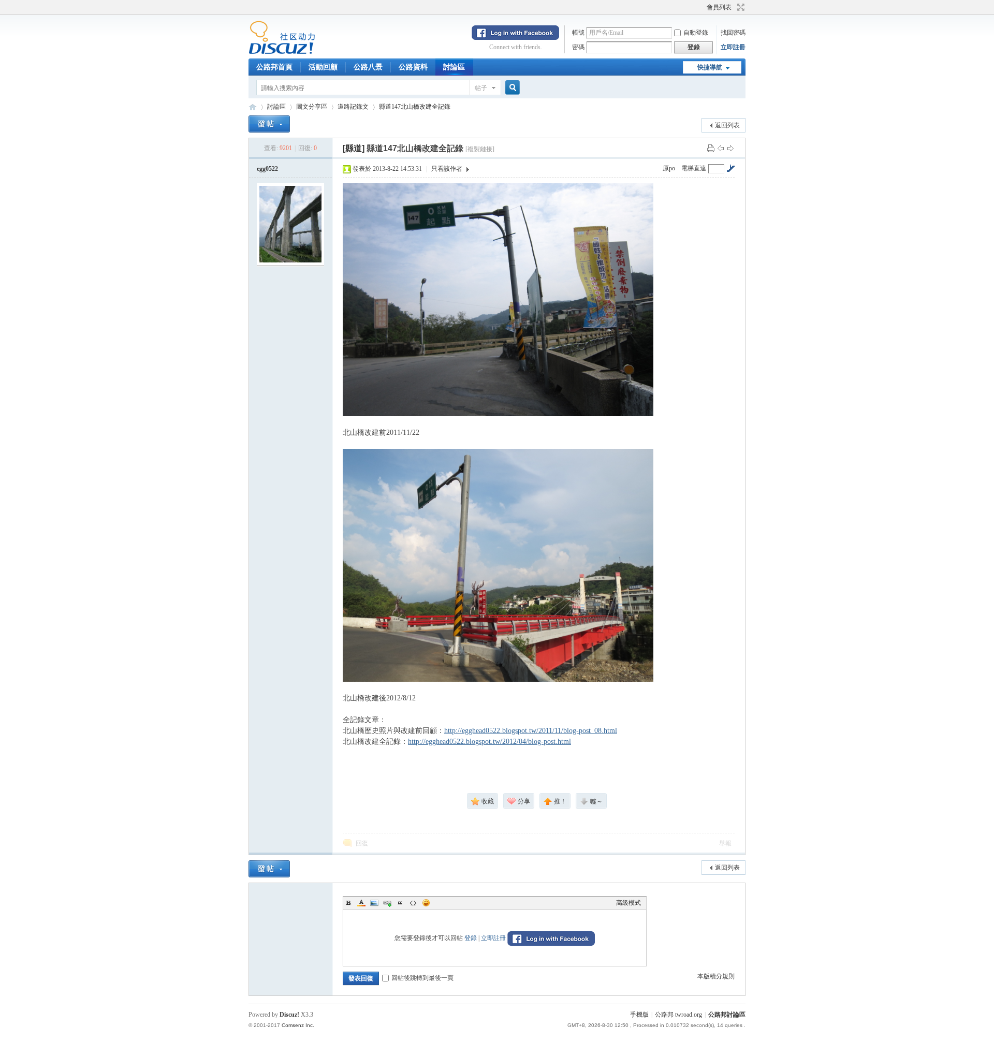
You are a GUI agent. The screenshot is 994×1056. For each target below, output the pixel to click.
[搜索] (511, 88)
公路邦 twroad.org (678, 1014)
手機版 (639, 1014)
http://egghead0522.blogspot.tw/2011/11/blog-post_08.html (530, 731)
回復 (362, 843)
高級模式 (628, 902)
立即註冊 (733, 47)
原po (669, 168)
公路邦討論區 (252, 106)
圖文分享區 (311, 106)
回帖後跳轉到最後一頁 (422, 977)
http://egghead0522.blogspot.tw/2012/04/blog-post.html (489, 741)
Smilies (426, 903)
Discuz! (289, 1014)
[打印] (711, 148)
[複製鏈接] (479, 149)
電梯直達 (693, 168)
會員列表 (719, 7)
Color (361, 903)
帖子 (481, 88)
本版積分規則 (716, 976)
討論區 (454, 67)
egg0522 (267, 168)
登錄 (470, 938)
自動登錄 (695, 32)
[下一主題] (730, 148)
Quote (400, 903)
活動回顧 (323, 67)
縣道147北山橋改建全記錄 (414, 106)
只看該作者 (446, 168)
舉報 (725, 843)
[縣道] (353, 148)
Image (374, 903)
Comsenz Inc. (298, 1025)
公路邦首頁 (274, 67)
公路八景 (368, 67)
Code (413, 903)
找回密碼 (733, 32)
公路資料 (413, 67)
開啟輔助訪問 (702, 7)
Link (387, 903)
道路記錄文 (353, 106)
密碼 (578, 47)
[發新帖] (269, 124)
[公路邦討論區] (281, 52)
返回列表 (727, 125)
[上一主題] (721, 148)
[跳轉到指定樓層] (730, 168)
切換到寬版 (740, 7)
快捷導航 (709, 67)
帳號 (578, 32)
